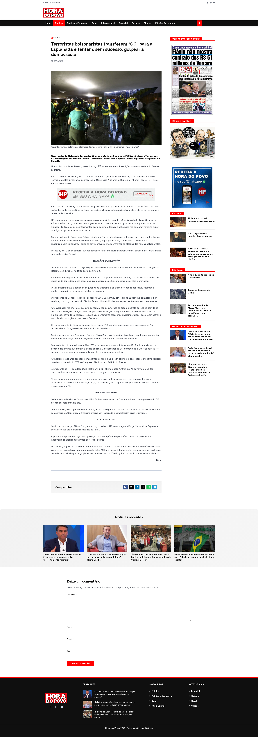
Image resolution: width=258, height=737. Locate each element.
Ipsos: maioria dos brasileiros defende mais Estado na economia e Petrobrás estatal (194, 557)
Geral (94, 23)
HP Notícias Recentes (185, 326)
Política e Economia (77, 23)
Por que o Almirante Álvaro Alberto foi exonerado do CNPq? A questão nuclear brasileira (199, 310)
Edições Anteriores (165, 23)
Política (59, 23)
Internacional (108, 23)
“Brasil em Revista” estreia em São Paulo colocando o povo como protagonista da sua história (200, 254)
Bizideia (149, 728)
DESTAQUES (89, 684)
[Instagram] (211, 3)
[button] (199, 23)
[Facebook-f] (207, 3)
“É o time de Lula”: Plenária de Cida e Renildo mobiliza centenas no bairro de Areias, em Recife (199, 369)
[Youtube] (214, 3)
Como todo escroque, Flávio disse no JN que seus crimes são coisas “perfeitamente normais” (201, 335)
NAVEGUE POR (156, 684)
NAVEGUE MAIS (196, 684)
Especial (123, 23)
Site (68, 651)
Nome (70, 627)
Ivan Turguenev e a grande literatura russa (200, 234)
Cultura (136, 23)
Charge (147, 23)
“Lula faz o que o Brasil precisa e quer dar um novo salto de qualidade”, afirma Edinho (201, 352)
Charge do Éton (181, 121)
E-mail (70, 639)
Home (48, 23)
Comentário (73, 594)
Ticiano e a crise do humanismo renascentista (201, 219)
